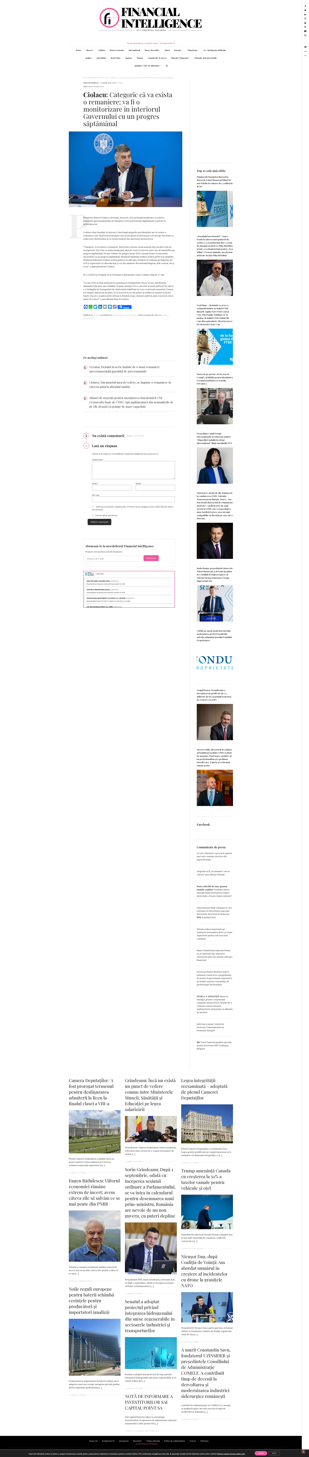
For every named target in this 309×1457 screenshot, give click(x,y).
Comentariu (98, 459)
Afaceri (90, 50)
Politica (101, 50)
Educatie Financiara (180, 58)
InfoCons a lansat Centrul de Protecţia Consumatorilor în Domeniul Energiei (210, 1027)
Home (78, 50)
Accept (261, 1453)
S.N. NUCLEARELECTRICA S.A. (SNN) (104, 607)
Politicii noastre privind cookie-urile (231, 1454)
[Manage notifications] (303, 1452)
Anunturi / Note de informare (147, 65)
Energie (178, 50)
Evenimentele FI (167, 43)
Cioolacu (116, 315)
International (134, 50)
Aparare (128, 58)
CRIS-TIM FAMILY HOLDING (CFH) (103, 581)
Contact (193, 1441)
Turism (140, 58)
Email (139, 483)
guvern (124, 315)
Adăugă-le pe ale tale (135, 435)
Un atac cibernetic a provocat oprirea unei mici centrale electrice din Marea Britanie (214, 856)
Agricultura (101, 58)
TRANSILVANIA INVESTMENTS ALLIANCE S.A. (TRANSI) (110, 598)
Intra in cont (151, 43)
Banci (167, 50)
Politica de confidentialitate (174, 1441)
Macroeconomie (117, 50)
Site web (95, 495)
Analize (88, 58)
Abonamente (124, 1441)
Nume (95, 483)
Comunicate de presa (157, 58)
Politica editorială (153, 1441)
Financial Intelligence (91, 83)
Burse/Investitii (152, 50)
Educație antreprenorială (206, 58)
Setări (274, 1453)
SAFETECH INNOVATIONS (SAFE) (103, 590)
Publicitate (204, 1441)
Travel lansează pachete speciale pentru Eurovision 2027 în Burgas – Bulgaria (214, 1045)
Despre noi (93, 1441)
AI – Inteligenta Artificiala (215, 50)
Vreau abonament (135, 43)
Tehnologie (193, 50)
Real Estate (116, 58)
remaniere (133, 315)
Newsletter (137, 1441)
